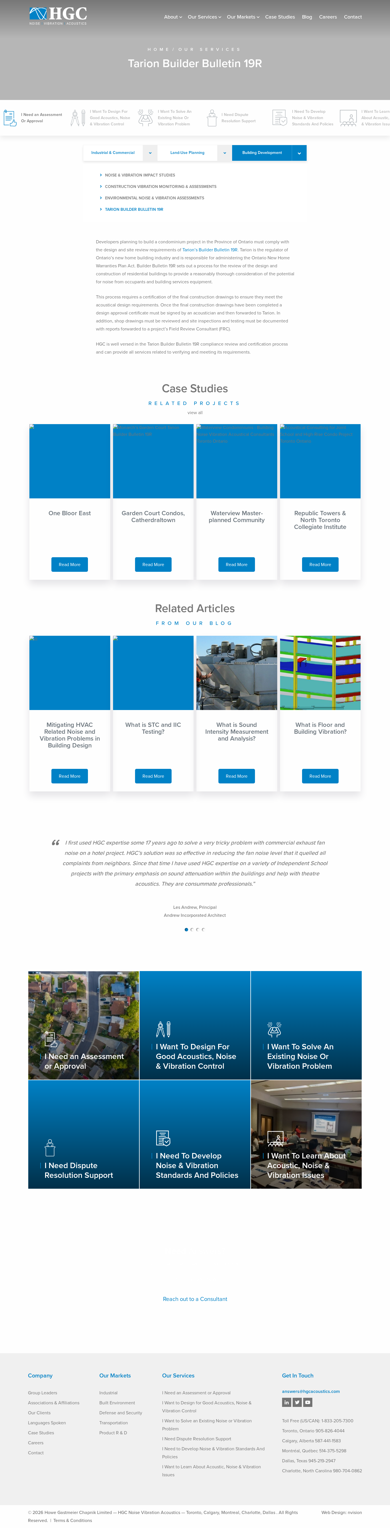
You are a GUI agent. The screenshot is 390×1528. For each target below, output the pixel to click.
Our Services (202, 17)
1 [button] (186, 929)
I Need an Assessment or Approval (196, 1393)
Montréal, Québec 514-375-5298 (314, 1451)
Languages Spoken (47, 1423)
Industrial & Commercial (112, 152)
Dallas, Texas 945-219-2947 (308, 1461)
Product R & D (113, 1433)
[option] (195, 883)
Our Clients (39, 1413)
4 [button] (203, 929)
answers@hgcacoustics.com (311, 1391)
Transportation (113, 1423)
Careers (328, 17)
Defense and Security (120, 1413)
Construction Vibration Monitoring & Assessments (160, 186)
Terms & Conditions (72, 1520)
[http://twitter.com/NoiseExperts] (297, 1403)
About (171, 17)
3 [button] (198, 929)
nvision (355, 1512)
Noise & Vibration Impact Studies (140, 175)
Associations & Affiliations (53, 1403)
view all (195, 412)
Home (159, 49)
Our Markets (241, 17)
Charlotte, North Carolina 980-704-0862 (322, 1471)
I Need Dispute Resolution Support (196, 1439)
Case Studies (280, 17)
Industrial (108, 1393)
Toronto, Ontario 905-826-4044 (313, 1431)
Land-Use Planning (187, 152)
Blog (307, 17)
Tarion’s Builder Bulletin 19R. (210, 250)
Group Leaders (42, 1393)
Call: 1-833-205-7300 (195, 1280)
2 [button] (192, 929)
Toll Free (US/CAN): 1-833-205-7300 (317, 1421)
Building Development (262, 152)
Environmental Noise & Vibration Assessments (154, 198)
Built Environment (117, 1403)
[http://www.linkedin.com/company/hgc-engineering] (287, 1403)
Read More (70, 565)
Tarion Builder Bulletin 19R (134, 209)
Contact (353, 17)
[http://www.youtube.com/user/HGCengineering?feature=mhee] (307, 1403)
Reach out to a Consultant (195, 1299)
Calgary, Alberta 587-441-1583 (311, 1441)
